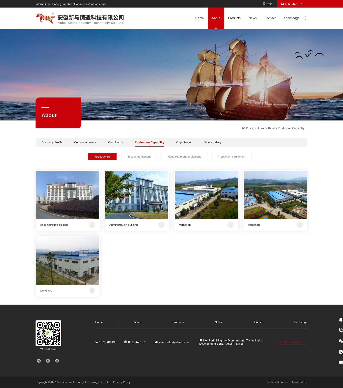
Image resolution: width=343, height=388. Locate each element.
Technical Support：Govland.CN (287, 382)
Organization (184, 142)
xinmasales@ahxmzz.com (175, 342)
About (216, 18)
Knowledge (291, 18)
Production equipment (231, 156)
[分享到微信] (39, 361)
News (253, 18)
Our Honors (115, 142)
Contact (270, 18)
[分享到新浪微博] (48, 361)
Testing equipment (139, 156)
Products (234, 18)
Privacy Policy (121, 382)
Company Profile (51, 142)
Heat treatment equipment (184, 156)
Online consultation (292, 342)
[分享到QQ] (57, 361)
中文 (269, 4)
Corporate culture (85, 142)
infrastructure (102, 156)
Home (199, 18)
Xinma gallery (212, 142)
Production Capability (149, 142)
